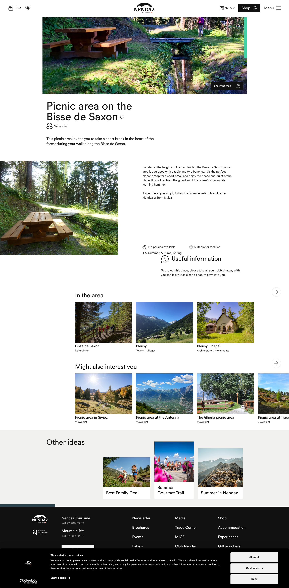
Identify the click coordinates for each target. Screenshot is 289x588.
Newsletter (141, 518)
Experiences (228, 537)
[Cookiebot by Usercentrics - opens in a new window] (28, 581)
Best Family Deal (122, 493)
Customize (252, 568)
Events (137, 537)
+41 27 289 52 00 (73, 536)
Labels (137, 546)
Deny (254, 579)
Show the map (222, 86)
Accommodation (232, 527)
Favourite (122, 118)
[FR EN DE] (228, 8)
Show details (58, 577)
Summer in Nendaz (219, 493)
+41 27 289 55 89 (73, 523)
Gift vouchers (229, 546)
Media (180, 518)
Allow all (254, 557)
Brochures (140, 527)
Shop (246, 8)
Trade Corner (186, 527)
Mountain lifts (73, 531)
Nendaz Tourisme (40, 519)
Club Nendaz (186, 546)
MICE (180, 537)
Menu (269, 8)
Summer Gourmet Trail (170, 490)
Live (18, 8)
